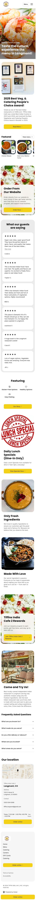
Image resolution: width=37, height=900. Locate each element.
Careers (6, 853)
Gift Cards (7, 855)
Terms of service (8, 873)
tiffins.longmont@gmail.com (12, 807)
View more (8, 249)
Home (5, 844)
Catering (6, 850)
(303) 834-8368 (9, 803)
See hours (29, 815)
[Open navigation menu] (32, 4)
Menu (26, 4)
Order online (17, 822)
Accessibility (7, 876)
